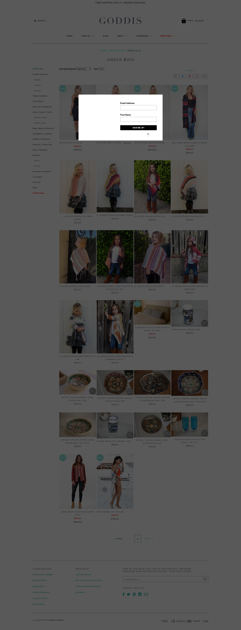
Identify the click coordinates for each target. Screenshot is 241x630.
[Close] (148, 134)
